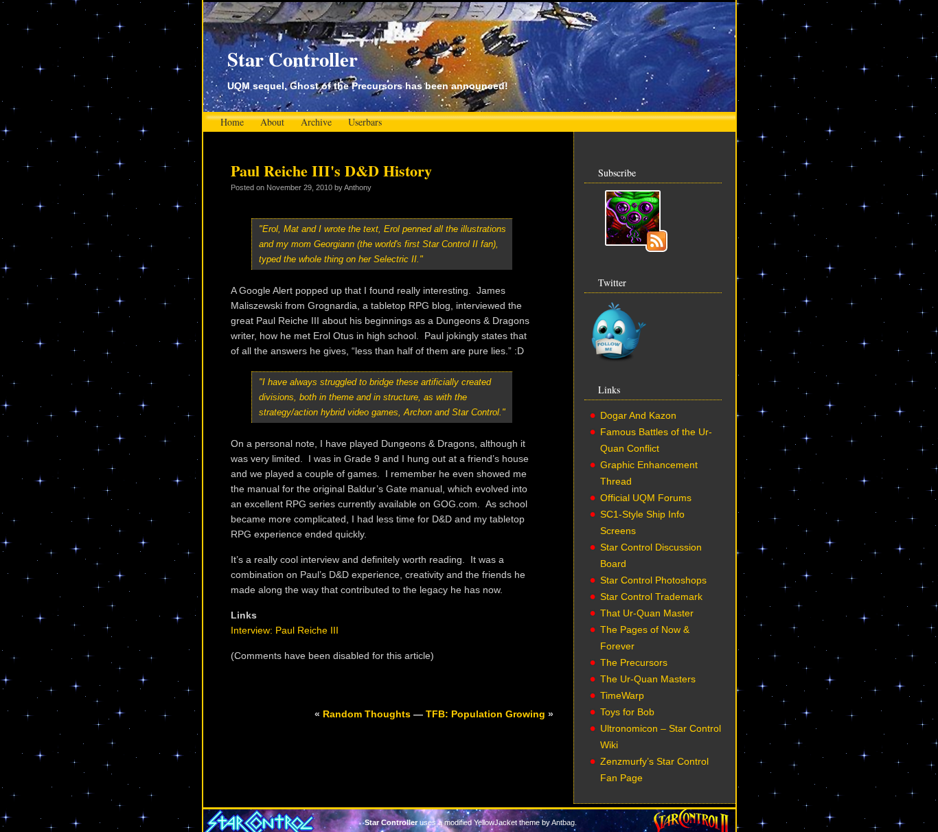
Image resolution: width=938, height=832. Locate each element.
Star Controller (292, 59)
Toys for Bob (627, 711)
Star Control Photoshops (653, 580)
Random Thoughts (367, 713)
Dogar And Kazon (638, 415)
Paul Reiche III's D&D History (331, 170)
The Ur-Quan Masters (648, 678)
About (272, 121)
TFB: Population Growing (485, 713)
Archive (316, 121)
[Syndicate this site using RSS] (636, 248)
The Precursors (633, 662)
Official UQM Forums (645, 497)
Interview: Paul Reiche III (285, 630)
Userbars (365, 121)
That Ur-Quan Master (647, 613)
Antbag (563, 822)
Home (232, 121)
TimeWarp (622, 695)
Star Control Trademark (651, 596)
